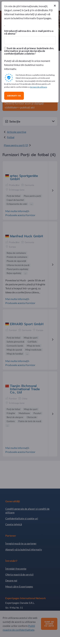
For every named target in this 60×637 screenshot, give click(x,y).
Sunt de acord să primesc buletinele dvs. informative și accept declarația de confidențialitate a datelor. (29, 51)
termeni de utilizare (38, 87)
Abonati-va (14, 95)
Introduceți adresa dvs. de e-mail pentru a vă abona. (28, 32)
